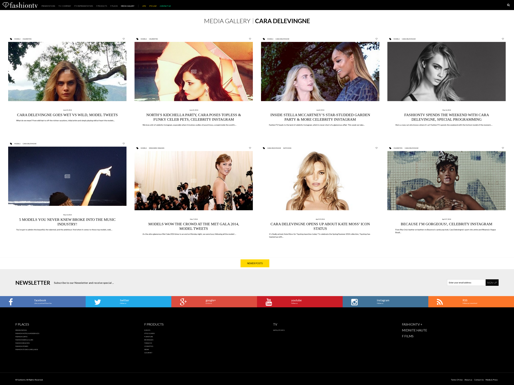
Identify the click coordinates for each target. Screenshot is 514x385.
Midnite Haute (414, 330)
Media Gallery (127, 6)
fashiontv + (412, 324)
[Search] (508, 5)
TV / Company (64, 6)
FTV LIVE (152, 6)
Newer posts (255, 263)
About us (468, 380)
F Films (407, 336)
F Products (101, 6)
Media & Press (492, 380)
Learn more (67, 84)
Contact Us (165, 6)
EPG (144, 6)
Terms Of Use (457, 380)
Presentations (48, 6)
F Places (114, 6)
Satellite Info (279, 330)
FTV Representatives (83, 6)
